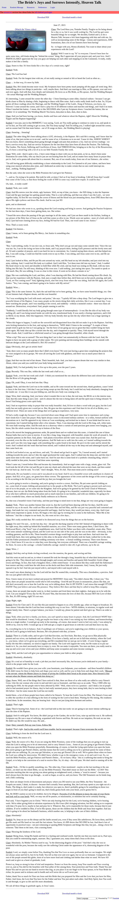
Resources (31, 7)
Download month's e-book (72, 17)
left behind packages (43, 12)
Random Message (16, 7)
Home (4, 7)
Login (52, 7)
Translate (115, 898)
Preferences (42, 7)
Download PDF (43, 17)
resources (8, 12)
